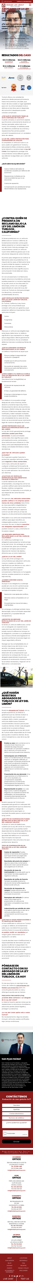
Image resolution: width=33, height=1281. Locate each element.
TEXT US (25, 1279)
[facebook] (9, 1276)
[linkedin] (14, 1276)
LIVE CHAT (8, 1279)
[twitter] (17, 1276)
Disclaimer (23, 1270)
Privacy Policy (23, 1268)
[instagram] (12, 1276)
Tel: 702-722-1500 (16, 1244)
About (9, 1258)
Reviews (23, 1265)
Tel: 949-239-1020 (16, 1187)
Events (9, 1268)
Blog (9, 1263)
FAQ (23, 1263)
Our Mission (9, 1260)
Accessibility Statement (9, 1271)
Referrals (23, 1260)
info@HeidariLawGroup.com (16, 1170)
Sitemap (9, 1265)
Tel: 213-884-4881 (16, 1166)
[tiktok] (20, 1276)
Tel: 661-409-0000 (16, 1225)
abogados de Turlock (16, 710)
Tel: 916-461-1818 (16, 1207)
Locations (23, 1258)
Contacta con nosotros (24, 1)
